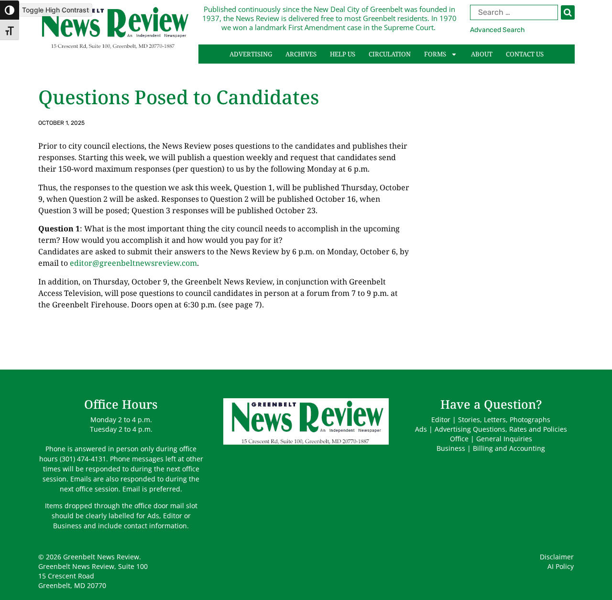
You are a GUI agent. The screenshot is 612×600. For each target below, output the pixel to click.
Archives (301, 54)
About (481, 54)
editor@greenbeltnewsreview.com (133, 263)
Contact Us (525, 54)
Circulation (390, 54)
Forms (435, 54)
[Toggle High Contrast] (9, 10)
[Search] (568, 12)
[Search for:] (522, 12)
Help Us (342, 54)
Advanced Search (497, 30)
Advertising (251, 54)
